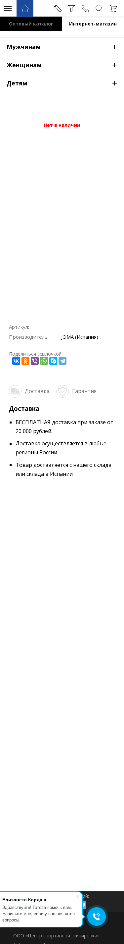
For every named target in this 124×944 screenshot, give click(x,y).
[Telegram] (62, 361)
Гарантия (84, 391)
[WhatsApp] (44, 361)
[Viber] (35, 361)
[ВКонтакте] (16, 361)
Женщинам (62, 64)
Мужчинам (62, 46)
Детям (62, 82)
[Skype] (53, 361)
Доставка (37, 391)
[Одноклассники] (25, 361)
